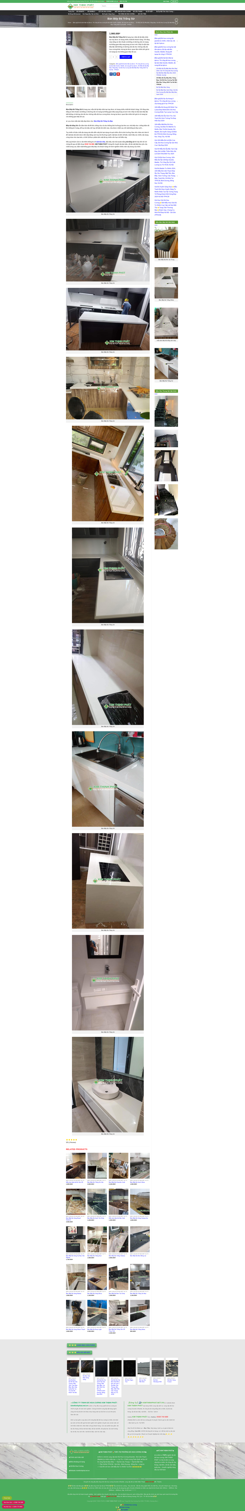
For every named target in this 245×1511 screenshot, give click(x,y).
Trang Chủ (71, 11)
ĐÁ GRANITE (80, 11)
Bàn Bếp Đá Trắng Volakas (117, 1255)
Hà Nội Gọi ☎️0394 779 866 (13, 1506)
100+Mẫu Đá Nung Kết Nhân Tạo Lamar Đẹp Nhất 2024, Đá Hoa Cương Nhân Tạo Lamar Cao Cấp (166, 109)
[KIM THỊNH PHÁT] (82, 6)
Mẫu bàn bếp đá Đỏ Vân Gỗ (74, 1182)
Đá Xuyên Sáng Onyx (108, 14)
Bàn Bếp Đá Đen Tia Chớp (117, 1293)
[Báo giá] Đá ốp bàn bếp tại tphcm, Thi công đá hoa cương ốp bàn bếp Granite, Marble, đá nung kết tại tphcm (103, 22)
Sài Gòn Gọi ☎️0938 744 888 (13, 1502)
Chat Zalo (7, 1498)
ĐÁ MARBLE (91, 11)
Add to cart (126, 57)
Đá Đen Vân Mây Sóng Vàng (86, 1377)
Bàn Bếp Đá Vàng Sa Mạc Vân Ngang (75, 1256)
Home (69, 22)
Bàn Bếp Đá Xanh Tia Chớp (95, 1218)
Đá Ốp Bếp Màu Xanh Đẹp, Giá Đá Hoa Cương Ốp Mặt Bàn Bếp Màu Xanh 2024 (167, 92)
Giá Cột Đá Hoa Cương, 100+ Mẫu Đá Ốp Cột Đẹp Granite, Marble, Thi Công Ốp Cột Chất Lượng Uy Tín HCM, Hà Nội (165, 161)
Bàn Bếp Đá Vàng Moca (94, 1293)
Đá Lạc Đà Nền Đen (142, 1381)
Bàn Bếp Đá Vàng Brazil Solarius (73, 1219)
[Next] (103, 58)
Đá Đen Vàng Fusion (171, 1381)
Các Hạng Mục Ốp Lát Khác (91, 14)
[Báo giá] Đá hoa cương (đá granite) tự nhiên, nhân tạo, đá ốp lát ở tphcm (165, 41)
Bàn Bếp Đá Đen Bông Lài (138, 1255)
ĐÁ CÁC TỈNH (142, 14)
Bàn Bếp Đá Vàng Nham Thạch (75, 1329)
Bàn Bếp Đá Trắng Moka (137, 1329)
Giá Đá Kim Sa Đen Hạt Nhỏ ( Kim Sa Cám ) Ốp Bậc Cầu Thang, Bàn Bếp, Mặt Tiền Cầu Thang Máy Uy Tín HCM (115, 1387)
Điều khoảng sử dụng (77, 1462)
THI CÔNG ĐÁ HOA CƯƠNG (126, 14)
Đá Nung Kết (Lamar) (74, 14)
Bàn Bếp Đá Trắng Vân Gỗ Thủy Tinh (117, 1330)
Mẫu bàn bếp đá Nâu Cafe (117, 1218)
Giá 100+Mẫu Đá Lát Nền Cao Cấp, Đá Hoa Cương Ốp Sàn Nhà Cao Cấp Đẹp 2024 (166, 142)
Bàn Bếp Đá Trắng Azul (94, 1255)
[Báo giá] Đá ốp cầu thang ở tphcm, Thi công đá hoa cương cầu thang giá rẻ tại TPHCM (165, 101)
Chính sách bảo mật (77, 1457)
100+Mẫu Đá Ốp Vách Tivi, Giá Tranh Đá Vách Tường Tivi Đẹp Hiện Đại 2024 (165, 118)
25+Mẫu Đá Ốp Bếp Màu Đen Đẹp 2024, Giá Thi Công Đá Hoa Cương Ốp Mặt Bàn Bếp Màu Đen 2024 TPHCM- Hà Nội (167, 72)
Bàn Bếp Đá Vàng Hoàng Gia (139, 1218)
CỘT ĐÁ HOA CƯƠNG (104, 11)
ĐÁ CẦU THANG (137, 11)
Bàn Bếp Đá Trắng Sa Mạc (138, 1293)
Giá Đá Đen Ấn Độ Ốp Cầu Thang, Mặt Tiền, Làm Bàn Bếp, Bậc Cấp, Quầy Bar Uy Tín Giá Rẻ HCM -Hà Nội (73, 1386)
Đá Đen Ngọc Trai (129, 1381)
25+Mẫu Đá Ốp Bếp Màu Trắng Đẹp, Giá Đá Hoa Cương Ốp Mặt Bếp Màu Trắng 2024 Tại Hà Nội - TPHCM (167, 81)
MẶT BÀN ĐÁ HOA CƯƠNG (123, 11)
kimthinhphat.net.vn (83, 1470)
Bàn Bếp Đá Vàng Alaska (73, 1293)
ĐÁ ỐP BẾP (149, 11)
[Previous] (69, 58)
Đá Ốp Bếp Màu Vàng (163, 87)
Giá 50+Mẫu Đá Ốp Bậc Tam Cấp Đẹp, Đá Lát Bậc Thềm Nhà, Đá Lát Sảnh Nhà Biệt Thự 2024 (166, 151)
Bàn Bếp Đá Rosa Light (94, 1329)
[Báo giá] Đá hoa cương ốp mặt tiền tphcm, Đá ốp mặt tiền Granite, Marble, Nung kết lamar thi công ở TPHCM (165, 50)
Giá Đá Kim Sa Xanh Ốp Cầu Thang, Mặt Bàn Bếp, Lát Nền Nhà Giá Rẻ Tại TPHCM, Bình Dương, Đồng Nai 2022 (101, 1387)
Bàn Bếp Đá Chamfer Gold (117, 1182)
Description (69, 104)
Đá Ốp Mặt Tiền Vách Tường (164, 11)
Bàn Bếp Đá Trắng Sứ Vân (95, 1182)
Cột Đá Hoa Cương (76, 1466)
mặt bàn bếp (100, 142)
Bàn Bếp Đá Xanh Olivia (137, 1182)
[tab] (69, 105)
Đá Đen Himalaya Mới (157, 1381)
